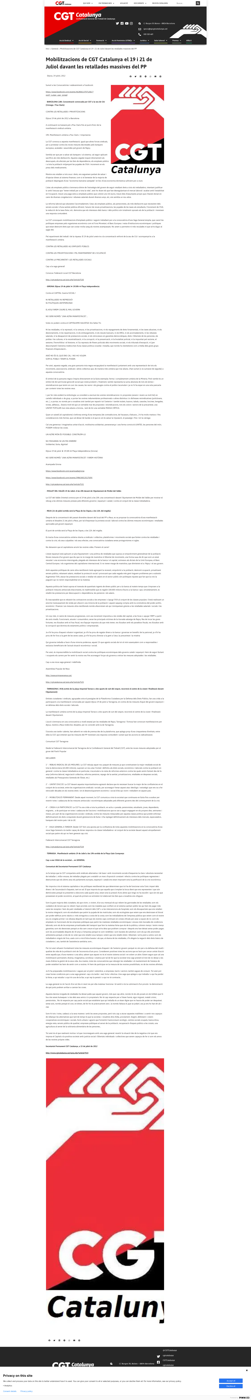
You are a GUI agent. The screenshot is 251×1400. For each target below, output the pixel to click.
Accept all (231, 1381)
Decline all (231, 1386)
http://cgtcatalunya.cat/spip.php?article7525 (65, 682)
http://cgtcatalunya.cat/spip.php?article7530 (65, 280)
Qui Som (86, 3)
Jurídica (143, 40)
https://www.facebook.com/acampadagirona (65, 471)
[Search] (198, 3)
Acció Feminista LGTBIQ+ (122, 40)
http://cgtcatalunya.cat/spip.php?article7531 (65, 484)
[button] (130, 76)
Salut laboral (159, 40)
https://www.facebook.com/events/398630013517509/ (69, 478)
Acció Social (84, 40)
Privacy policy (27, 1391)
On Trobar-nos (105, 3)
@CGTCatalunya (170, 1350)
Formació (100, 40)
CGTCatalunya (169, 1360)
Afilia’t (189, 40)
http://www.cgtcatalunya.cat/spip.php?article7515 (67, 1053)
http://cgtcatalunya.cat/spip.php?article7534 (65, 847)
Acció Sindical (65, 40)
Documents (139, 3)
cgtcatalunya (168, 1355)
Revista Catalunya (160, 3)
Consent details (9, 1391)
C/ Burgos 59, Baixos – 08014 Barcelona (159, 23)
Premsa (175, 40)
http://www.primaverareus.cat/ (59, 675)
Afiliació (124, 3)
